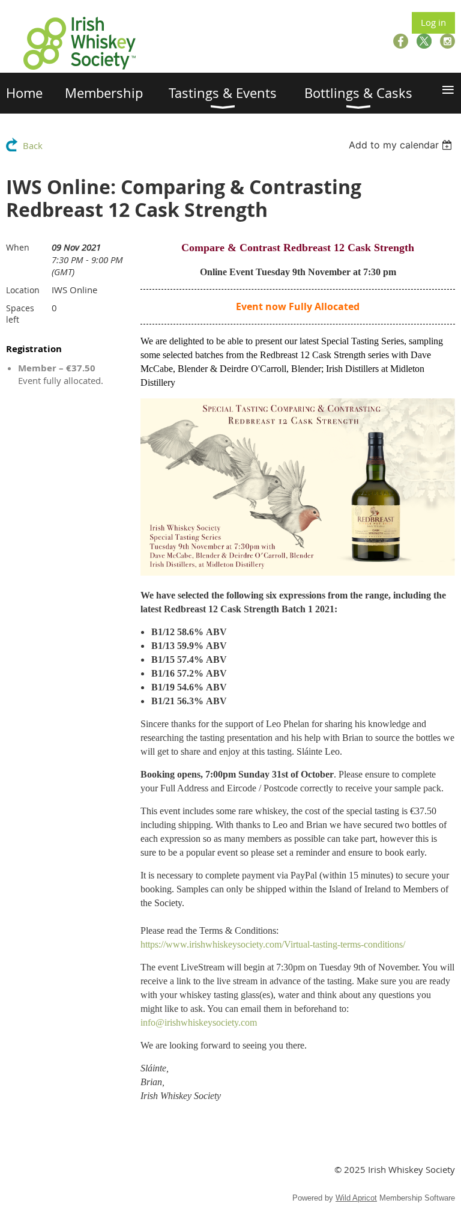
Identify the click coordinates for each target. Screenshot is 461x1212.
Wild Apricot (356, 1197)
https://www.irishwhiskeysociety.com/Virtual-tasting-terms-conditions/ (272, 944)
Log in (433, 22)
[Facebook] (400, 41)
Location (23, 290)
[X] (424, 41)
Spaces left (20, 313)
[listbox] (402, 145)
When (17, 247)
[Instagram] (447, 41)
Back (33, 145)
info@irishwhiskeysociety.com (198, 1022)
